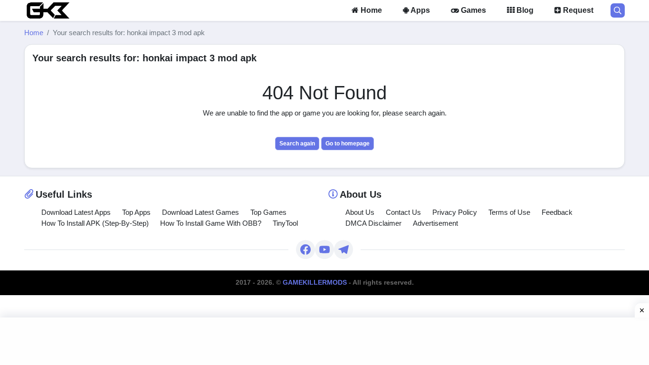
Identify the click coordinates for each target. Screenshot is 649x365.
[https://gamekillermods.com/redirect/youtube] (324, 249)
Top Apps (136, 212)
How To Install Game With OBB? (210, 223)
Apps (419, 10)
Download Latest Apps (76, 212)
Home (370, 10)
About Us (359, 212)
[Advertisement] (324, 341)
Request (577, 10)
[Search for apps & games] (618, 10)
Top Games (268, 212)
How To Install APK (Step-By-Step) (95, 223)
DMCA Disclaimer (373, 223)
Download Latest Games (200, 212)
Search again (297, 143)
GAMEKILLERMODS (315, 282)
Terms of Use (509, 212)
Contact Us (403, 212)
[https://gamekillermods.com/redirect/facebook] (305, 249)
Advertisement (435, 223)
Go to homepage (347, 143)
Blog (524, 10)
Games (472, 10)
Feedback (557, 212)
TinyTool (285, 223)
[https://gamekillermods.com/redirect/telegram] (343, 249)
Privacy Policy (454, 212)
